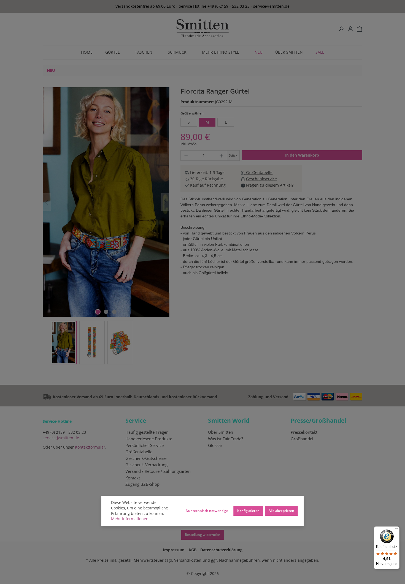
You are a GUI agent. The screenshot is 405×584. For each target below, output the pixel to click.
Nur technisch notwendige (207, 510)
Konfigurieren (248, 510)
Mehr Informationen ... (132, 518)
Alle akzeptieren (281, 510)
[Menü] (396, 529)
